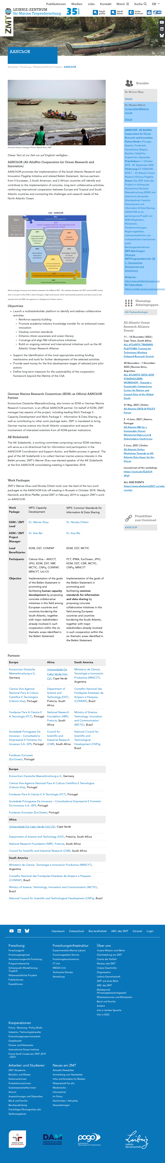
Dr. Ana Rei (35, 533)
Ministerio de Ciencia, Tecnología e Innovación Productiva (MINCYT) (88, 673)
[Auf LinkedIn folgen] (19, 931)
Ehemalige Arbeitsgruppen (146, 303)
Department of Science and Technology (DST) (57, 693)
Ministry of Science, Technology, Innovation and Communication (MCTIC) (53, 887)
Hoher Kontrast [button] (139, 12)
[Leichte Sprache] (149, 12)
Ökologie (130, 254)
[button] (155, 4)
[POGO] (89, 1139)
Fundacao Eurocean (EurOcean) (28, 812)
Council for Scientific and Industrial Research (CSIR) (39, 850)
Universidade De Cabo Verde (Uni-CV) (57, 674)
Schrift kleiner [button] (120, 12)
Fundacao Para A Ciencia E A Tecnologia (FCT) (37, 794)
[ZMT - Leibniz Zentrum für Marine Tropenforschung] (41, 9)
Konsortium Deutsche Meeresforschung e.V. (35, 776)
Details (128, 98)
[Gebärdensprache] (157, 12)
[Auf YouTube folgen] (11, 931)
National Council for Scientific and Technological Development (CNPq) (51, 898)
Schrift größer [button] (102, 12)
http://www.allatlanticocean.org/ (142, 281)
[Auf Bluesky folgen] (27, 931)
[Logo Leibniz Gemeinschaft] (137, 1139)
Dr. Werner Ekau (39, 522)
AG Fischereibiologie (136, 312)
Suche (139, 4)
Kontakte (142, 83)
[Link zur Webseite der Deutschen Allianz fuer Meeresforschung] (52, 1139)
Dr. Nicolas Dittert (77, 522)
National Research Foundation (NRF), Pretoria (58, 716)
